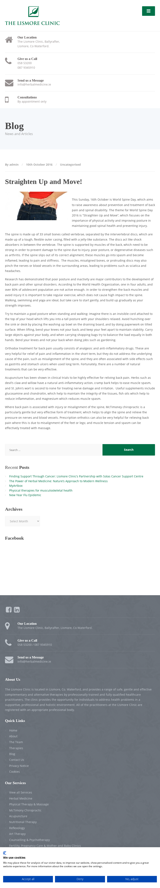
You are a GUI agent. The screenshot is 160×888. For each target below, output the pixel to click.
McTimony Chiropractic (25, 810)
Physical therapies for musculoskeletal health (40, 490)
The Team (16, 742)
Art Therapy (17, 834)
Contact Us (16, 760)
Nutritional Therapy (23, 822)
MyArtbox (15, 486)
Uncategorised (70, 164)
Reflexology (17, 828)
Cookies (14, 772)
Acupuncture (18, 816)
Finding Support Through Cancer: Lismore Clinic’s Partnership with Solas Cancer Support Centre (76, 476)
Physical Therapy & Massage (29, 804)
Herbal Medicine (20, 798)
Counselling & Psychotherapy (29, 840)
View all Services (20, 792)
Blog (12, 754)
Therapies (16, 748)
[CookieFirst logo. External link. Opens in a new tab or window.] (4, 853)
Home (13, 730)
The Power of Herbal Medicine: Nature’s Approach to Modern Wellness (58, 481)
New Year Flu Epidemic (25, 495)
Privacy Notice (19, 766)
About (13, 736)
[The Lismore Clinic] (32, 15)
